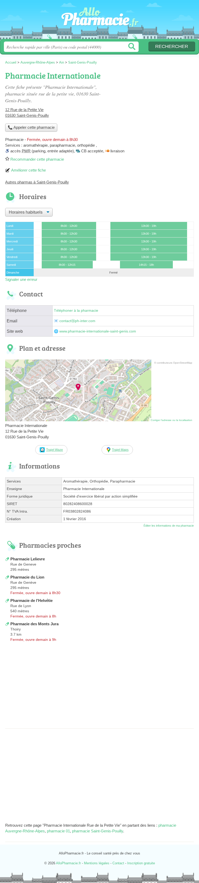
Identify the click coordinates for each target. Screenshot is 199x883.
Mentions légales (96, 863)
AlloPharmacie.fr (99, 21)
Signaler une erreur (21, 279)
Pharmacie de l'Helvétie (31, 600)
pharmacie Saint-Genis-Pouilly (97, 831)
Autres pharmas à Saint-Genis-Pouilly (37, 182)
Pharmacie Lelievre (27, 559)
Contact (118, 863)
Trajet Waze (54, 450)
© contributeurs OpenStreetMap (173, 362)
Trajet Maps (120, 450)
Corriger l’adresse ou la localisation (171, 420)
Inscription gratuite (141, 863)
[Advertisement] (99, 686)
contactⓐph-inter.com (77, 321)
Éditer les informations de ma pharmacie (169, 525)
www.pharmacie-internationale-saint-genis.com (97, 331)
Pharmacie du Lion (27, 577)
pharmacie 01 (58, 831)
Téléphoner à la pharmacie (76, 311)
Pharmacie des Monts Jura (34, 624)
